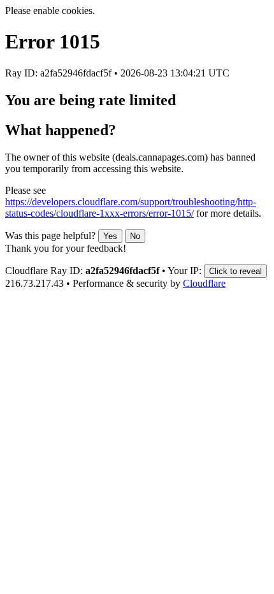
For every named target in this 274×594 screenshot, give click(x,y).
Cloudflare (204, 283)
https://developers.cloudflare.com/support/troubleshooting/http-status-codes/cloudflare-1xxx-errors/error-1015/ (130, 207)
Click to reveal (235, 271)
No (135, 236)
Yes (110, 236)
